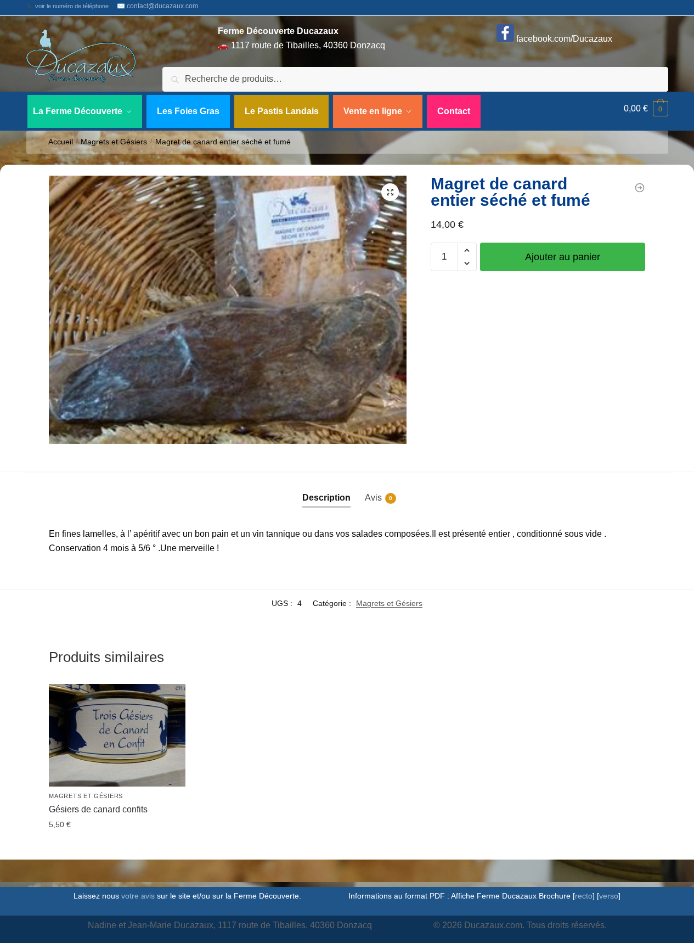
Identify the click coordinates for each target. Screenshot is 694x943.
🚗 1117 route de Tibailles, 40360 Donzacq (301, 38)
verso (608, 895)
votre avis (138, 895)
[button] (390, 192)
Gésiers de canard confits (98, 809)
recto (584, 895)
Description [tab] (326, 497)
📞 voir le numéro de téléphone (67, 6)
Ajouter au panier (562, 256)
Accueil (60, 142)
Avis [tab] (378, 497)
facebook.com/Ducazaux (563, 38)
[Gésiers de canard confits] (639, 187)
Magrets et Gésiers (114, 142)
